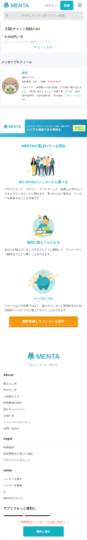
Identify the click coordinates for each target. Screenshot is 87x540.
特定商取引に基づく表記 (18, 453)
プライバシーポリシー (16, 460)
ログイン (51, 5)
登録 (67, 5)
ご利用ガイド (11, 396)
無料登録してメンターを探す (43, 321)
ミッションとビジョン (16, 421)
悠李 (25, 73)
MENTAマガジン (13, 498)
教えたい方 (10, 383)
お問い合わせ (11, 428)
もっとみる (44, 47)
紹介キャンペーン (14, 409)
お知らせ (8, 415)
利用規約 (8, 447)
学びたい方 (10, 389)
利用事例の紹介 (12, 402)
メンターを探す (12, 479)
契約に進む (43, 531)
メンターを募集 (12, 485)
